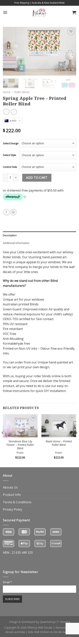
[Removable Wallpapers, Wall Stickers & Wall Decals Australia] (39, 12)
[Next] (69, 51)
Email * (7, 582)
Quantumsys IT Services (55, 622)
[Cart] (74, 12)
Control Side (10, 167)
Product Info (12, 495)
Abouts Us (10, 487)
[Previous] (9, 51)
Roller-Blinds (22, 92)
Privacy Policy (12, 509)
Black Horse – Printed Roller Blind (59, 443)
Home (6, 92)
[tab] (39, 235)
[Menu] (5, 12)
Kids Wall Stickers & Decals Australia (51, 632)
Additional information (16, 243)
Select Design (11, 143)
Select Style (9, 155)
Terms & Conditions (17, 502)
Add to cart (36, 177)
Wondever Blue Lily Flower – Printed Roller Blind (20, 445)
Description (10, 235)
